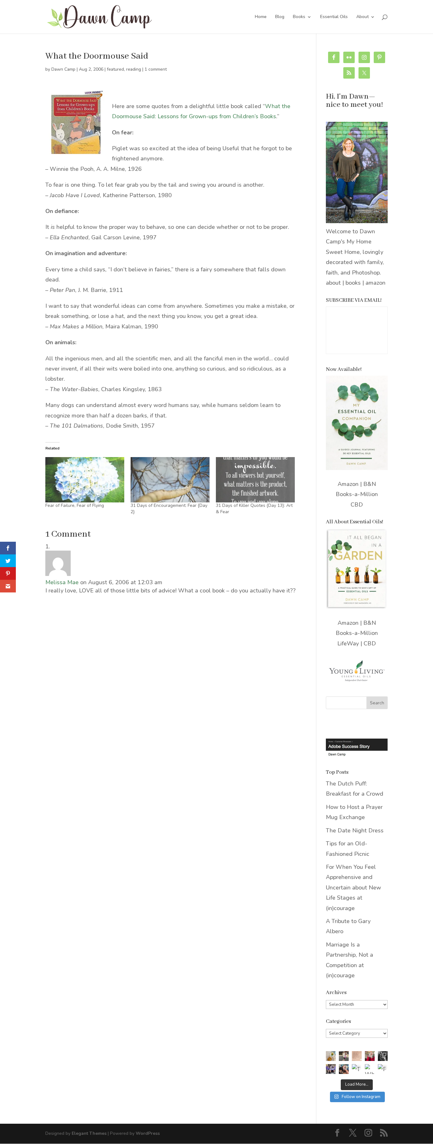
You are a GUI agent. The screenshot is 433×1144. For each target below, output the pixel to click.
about (333, 283)
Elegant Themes (89, 1133)
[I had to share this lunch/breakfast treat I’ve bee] (331, 1056)
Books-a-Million (357, 494)
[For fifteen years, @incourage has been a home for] (383, 1069)
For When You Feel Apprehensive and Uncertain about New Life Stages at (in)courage (353, 887)
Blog (279, 17)
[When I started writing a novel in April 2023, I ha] (370, 1069)
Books (299, 17)
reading (133, 69)
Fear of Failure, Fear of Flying (74, 505)
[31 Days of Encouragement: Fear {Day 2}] (170, 479)
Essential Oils (334, 17)
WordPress (148, 1133)
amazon (375, 283)
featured (115, 69)
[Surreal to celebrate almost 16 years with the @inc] (331, 1069)
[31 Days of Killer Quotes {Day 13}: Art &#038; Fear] (255, 479)
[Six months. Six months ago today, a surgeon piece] (344, 1069)
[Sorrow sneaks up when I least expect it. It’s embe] (357, 1056)
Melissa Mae (62, 582)
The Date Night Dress (355, 830)
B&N (369, 484)
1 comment (156, 69)
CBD (357, 504)
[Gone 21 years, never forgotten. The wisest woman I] (383, 1056)
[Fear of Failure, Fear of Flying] (84, 479)
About (362, 17)
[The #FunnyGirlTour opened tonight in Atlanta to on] (357, 1069)
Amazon (348, 484)
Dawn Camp (63, 69)
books (353, 283)
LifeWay (348, 643)
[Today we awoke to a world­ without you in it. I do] (370, 1056)
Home (261, 17)
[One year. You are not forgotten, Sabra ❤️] (344, 1056)
